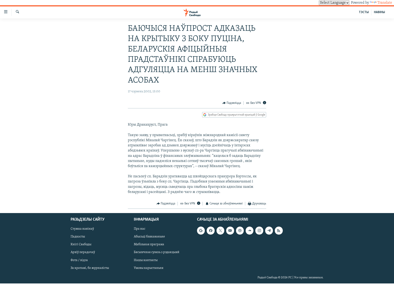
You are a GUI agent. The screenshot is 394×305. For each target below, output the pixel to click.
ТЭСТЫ (364, 12)
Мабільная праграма (149, 244)
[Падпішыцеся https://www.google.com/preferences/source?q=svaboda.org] (201, 230)
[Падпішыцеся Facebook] (210, 230)
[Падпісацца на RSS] (279, 230)
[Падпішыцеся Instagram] (259, 230)
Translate (384, 3)
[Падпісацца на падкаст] (240, 230)
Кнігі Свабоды (81, 244)
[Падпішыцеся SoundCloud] (249, 230)
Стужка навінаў (82, 228)
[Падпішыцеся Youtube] (230, 230)
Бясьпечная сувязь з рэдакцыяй (156, 252)
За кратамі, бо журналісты (90, 267)
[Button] (231, 103)
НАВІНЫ (379, 12)
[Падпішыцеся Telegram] (269, 230)
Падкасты (78, 236)
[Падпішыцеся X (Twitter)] (220, 230)
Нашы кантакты (146, 260)
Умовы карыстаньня (148, 267)
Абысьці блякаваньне (149, 236)
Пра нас (139, 228)
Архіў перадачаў (83, 252)
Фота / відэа (79, 260)
